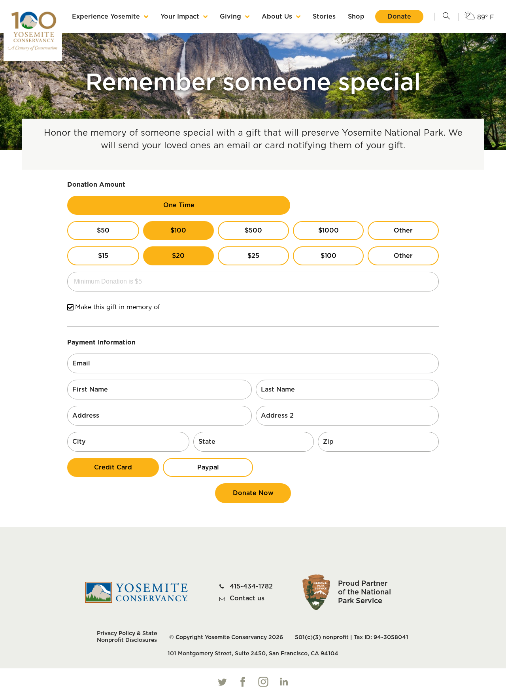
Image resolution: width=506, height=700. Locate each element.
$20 (178, 256)
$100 (178, 230)
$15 (103, 256)
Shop (356, 16)
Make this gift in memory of (117, 307)
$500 (253, 230)
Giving (230, 16)
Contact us (247, 598)
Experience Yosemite (106, 16)
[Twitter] (222, 682)
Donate (399, 16)
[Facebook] (243, 682)
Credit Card (113, 467)
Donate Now (253, 493)
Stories (324, 16)
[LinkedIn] (284, 682)
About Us (277, 16)
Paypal (208, 467)
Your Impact (179, 16)
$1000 (328, 230)
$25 (253, 256)
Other (403, 230)
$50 (103, 230)
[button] (446, 16)
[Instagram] (263, 682)
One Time (178, 205)
